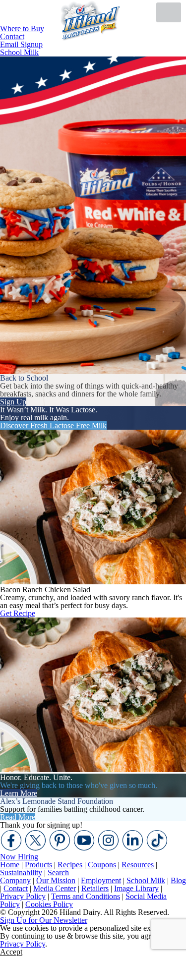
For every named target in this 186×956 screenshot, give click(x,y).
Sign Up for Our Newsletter (43, 920)
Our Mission (55, 880)
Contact (15, 888)
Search (58, 872)
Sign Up (13, 401)
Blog (178, 880)
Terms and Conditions (85, 896)
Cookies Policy (49, 904)
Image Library (136, 888)
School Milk (19, 52)
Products (38, 864)
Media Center (54, 888)
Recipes (70, 864)
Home (9, 864)
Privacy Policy (23, 896)
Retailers (95, 888)
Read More (17, 817)
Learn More (18, 793)
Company (15, 880)
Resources (138, 864)
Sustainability (21, 872)
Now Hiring (19, 856)
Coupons (102, 864)
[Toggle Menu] (168, 12)
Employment (101, 880)
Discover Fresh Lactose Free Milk (53, 425)
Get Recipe (17, 613)
